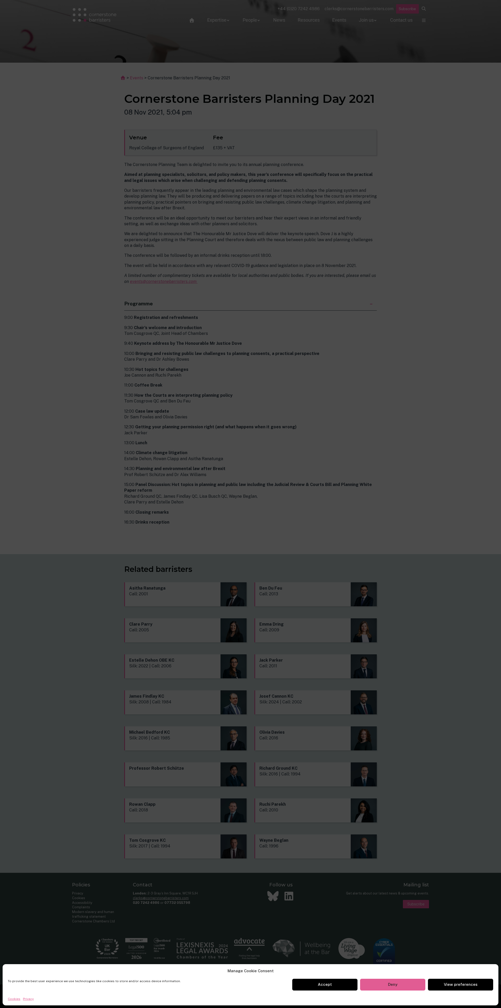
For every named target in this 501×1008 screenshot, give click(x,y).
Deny (392, 984)
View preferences (461, 984)
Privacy (28, 999)
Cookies (14, 999)
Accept (325, 984)
